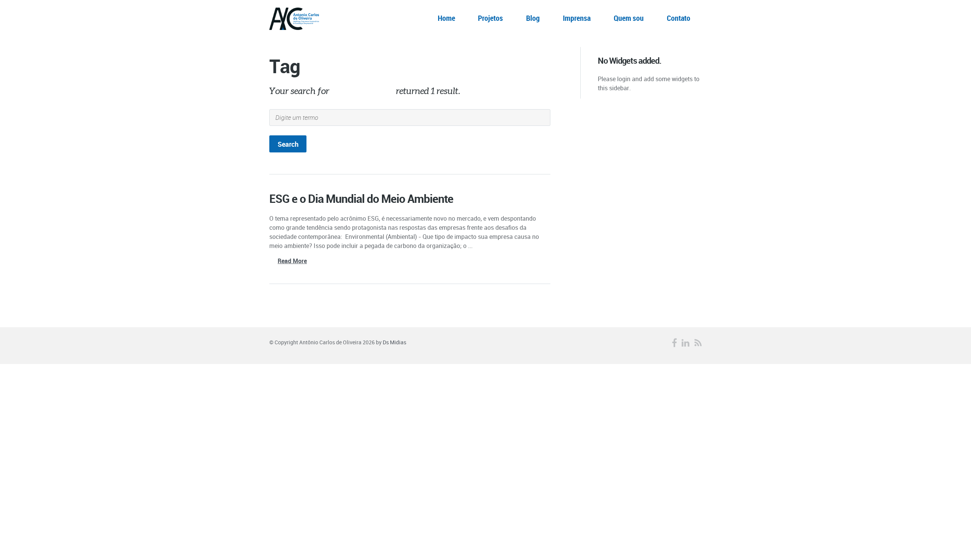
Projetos (490, 18)
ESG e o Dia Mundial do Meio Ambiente (361, 198)
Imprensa (577, 18)
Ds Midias (394, 342)
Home (446, 18)
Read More (292, 261)
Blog (533, 18)
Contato (678, 18)
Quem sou (629, 18)
